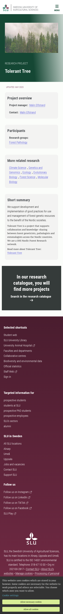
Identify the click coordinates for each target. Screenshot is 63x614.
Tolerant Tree (14, 252)
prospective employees (16, 415)
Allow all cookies (31, 609)
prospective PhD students (17, 410)
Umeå (7, 453)
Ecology (26, 172)
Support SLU (10, 474)
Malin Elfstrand (37, 105)
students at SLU (12, 405)
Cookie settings (10, 595)
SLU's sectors (11, 421)
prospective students (15, 400)
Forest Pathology (18, 142)
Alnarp (7, 448)
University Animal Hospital (18, 345)
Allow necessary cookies (31, 602)
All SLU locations (13, 443)
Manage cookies (24, 573)
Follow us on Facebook (16, 508)
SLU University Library (15, 340)
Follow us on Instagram (16, 492)
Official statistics (12, 366)
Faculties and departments (18, 350)
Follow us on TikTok (14, 502)
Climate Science (17, 167)
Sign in (7, 376)
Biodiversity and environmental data (23, 361)
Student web (10, 335)
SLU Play (8, 513)
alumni (7, 426)
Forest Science (27, 177)
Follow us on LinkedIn (15, 497)
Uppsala (8, 459)
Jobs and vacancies (14, 464)
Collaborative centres (15, 355)
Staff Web (9, 371)
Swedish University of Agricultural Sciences (25, 8)
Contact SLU (10, 469)
